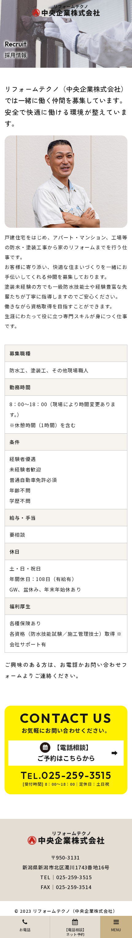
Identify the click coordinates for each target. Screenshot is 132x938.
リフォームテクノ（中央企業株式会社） (75, 911)
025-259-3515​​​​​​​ (74, 877)
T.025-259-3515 (66, 775)
